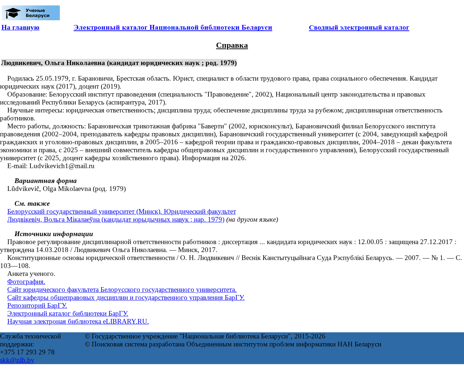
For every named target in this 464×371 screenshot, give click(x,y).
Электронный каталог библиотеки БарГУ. (67, 313)
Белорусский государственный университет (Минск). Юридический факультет (121, 211)
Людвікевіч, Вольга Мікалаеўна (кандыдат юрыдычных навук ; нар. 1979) (115, 219)
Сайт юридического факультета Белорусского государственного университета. (122, 289)
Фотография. (26, 281)
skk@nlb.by (17, 360)
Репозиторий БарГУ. (37, 305)
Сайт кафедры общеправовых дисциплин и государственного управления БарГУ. (126, 297)
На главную (20, 27)
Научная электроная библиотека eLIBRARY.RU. (78, 321)
